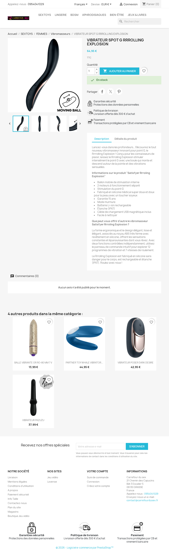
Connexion (93, 481)
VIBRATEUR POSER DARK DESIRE (135, 362)
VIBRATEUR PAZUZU (33, 420)
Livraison (13, 477)
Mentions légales (17, 481)
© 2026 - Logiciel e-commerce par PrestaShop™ (84, 547)
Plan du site (14, 507)
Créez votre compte (98, 485)
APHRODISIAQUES (94, 15)
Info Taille (13, 498)
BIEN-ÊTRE (117, 15)
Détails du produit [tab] (126, 139)
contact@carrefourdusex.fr (142, 500)
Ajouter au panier (119, 71)
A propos (13, 490)
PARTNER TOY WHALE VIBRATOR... (84, 362)
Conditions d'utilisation (21, 485)
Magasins (13, 511)
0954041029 (36, 4)
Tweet (110, 91)
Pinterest (119, 91)
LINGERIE (61, 15)
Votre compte (97, 471)
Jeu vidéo (52, 477)
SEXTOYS (44, 15)
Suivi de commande (98, 477)
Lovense (52, 481)
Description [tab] (101, 139)
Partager (102, 91)
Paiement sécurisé (18, 494)
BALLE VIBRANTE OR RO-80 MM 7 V (33, 362)
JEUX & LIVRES (137, 15)
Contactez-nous (17, 503)
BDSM (74, 15)
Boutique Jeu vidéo (18, 516)
